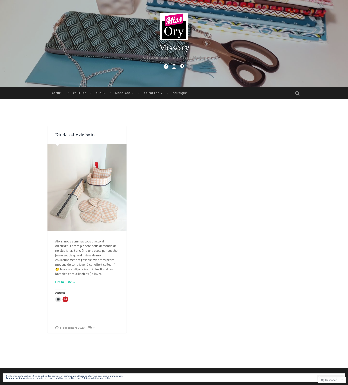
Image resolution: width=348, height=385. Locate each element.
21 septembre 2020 (72, 327)
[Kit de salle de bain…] (87, 187)
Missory (174, 47)
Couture (79, 93)
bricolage (151, 93)
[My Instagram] (174, 65)
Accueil (57, 93)
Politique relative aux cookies (96, 378)
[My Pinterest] (182, 65)
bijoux (100, 93)
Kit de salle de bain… (76, 134)
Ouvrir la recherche (297, 93)
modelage (122, 93)
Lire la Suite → (65, 282)
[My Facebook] (166, 65)
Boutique (180, 93)
